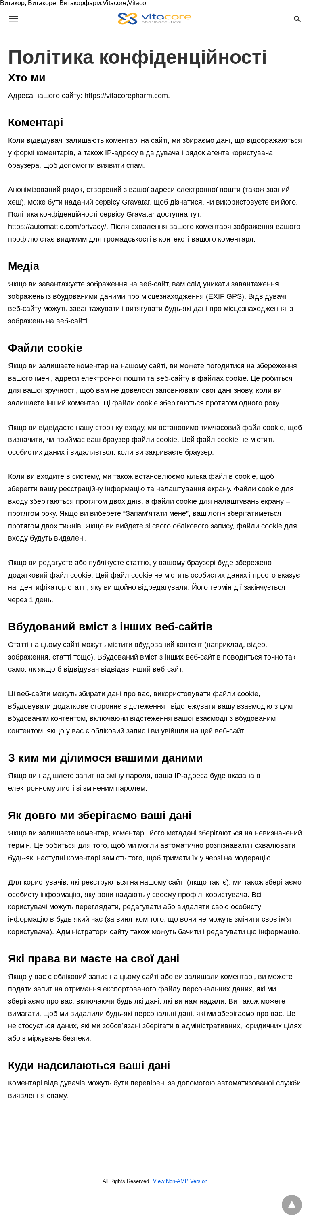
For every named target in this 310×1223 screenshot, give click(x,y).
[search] (297, 18)
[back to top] (292, 1205)
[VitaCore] (154, 18)
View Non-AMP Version (180, 1181)
